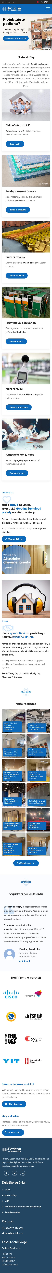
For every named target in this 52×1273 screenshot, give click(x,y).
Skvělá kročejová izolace (15, 38)
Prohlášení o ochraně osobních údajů (23, 1206)
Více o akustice (16, 276)
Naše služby (14, 144)
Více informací (16, 342)
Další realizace (24, 863)
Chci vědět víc (15, 539)
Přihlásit (44, 2)
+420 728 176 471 (14, 1228)
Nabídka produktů (17, 210)
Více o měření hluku (18, 407)
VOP (7, 1201)
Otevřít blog (13, 1132)
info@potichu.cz (10, 2)
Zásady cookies (12, 1212)
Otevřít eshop (15, 1104)
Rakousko (38, 2)
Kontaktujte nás (16, 473)
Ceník (7, 1189)
